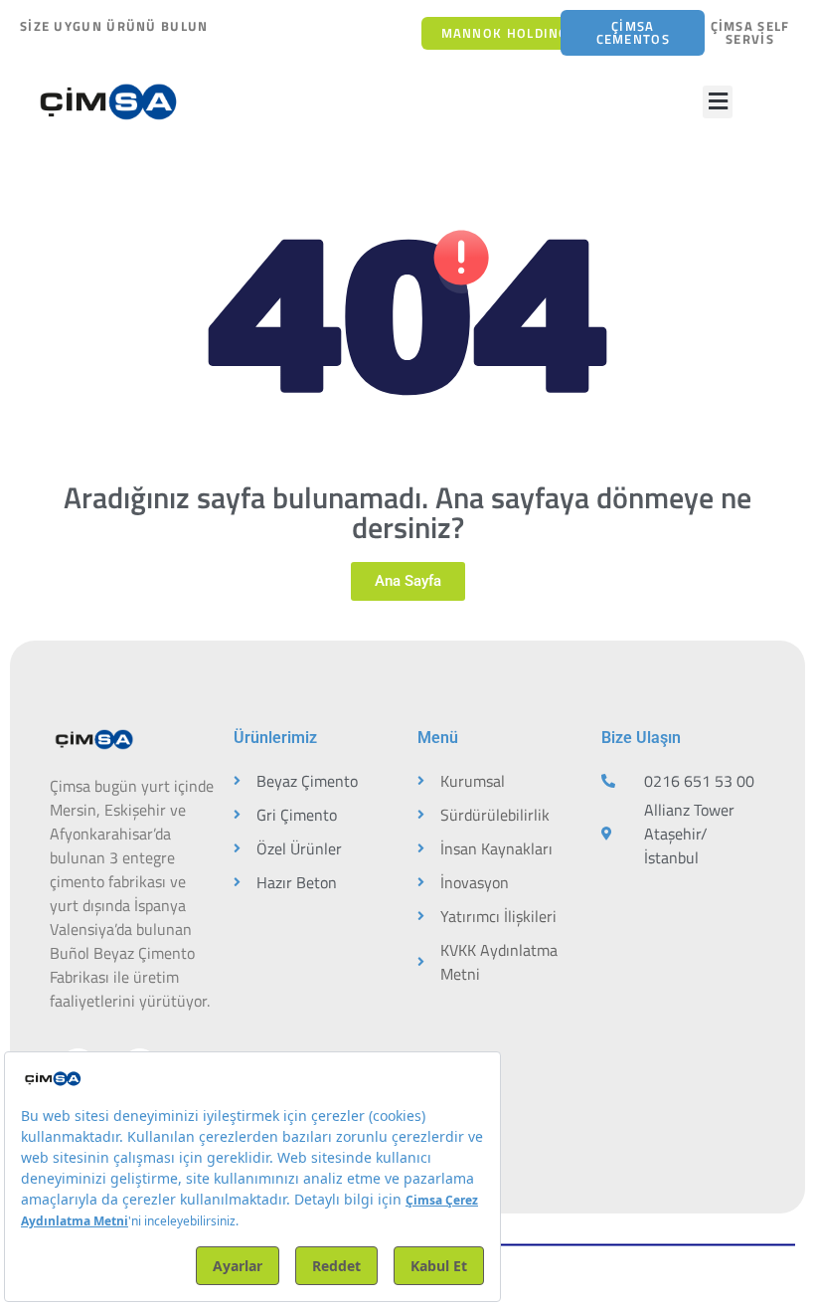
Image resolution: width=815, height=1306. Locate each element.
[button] (718, 102)
